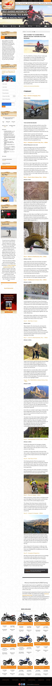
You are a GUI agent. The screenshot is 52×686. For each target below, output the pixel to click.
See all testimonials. (8, 288)
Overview (6, 37)
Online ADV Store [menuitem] (43, 3)
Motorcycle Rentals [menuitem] (35, 3)
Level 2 (5, 126)
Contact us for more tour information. (31, 86)
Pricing (15, 37)
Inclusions (10, 37)
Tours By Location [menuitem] (23, 3)
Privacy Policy (37, 684)
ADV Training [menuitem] (29, 3)
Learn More (4, 160)
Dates (3, 37)
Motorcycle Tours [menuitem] (5, 679)
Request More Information (8, 167)
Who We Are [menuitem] (49, 3)
